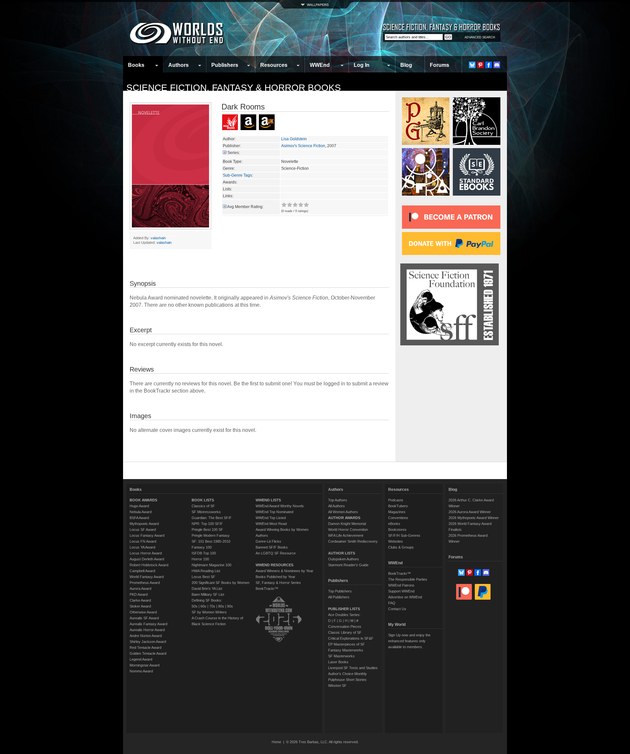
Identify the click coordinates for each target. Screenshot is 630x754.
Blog (406, 65)
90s (230, 606)
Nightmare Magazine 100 (211, 565)
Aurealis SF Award (144, 618)
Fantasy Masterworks (345, 650)
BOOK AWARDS (143, 500)
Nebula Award (141, 512)
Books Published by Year (275, 577)
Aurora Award (140, 588)
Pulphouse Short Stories (347, 680)
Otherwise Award (143, 612)
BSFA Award (139, 518)
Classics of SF (203, 506)
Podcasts (395, 500)
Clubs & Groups (401, 547)
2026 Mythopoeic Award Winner (474, 518)
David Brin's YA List (207, 588)
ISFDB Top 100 (204, 553)
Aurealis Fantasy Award (148, 624)
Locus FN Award (143, 541)
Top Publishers (340, 591)
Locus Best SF (203, 577)
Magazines (397, 512)
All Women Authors (343, 512)
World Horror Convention (348, 530)
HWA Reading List (206, 571)
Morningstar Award (144, 665)
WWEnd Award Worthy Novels (280, 506)
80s (221, 606)
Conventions (398, 518)
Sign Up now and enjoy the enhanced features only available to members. (409, 641)
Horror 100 (200, 559)
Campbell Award (142, 571)
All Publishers (338, 597)
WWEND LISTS (268, 500)
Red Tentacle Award (145, 647)
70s (212, 606)
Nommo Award (141, 671)
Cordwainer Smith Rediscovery (353, 541)
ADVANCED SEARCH (480, 37)
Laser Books (338, 662)
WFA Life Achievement (345, 535)
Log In (361, 65)
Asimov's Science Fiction (303, 146)
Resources (273, 65)
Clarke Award (140, 600)
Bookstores (397, 530)
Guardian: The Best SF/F (212, 518)
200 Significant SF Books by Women (220, 583)
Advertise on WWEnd (405, 597)
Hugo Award (139, 506)
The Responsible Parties (407, 579)
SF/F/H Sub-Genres (404, 535)
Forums (439, 65)
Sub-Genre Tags (237, 175)
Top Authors (337, 500)
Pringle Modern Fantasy (211, 535)
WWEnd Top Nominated (274, 512)
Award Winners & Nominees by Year (284, 571)
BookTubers (398, 506)
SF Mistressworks (206, 512)
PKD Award (139, 594)
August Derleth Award (147, 559)
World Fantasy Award (147, 577)
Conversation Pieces (344, 626)
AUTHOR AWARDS (344, 518)
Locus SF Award (143, 530)
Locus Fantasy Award (147, 535)
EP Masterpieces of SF (346, 644)
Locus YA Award (142, 547)
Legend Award (141, 659)
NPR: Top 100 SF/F (207, 524)
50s (195, 606)
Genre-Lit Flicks (268, 541)
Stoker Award (140, 606)
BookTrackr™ (267, 588)
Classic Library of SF (345, 632)
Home (276, 742)
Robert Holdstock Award (149, 565)
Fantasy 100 (202, 547)
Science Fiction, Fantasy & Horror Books (233, 88)
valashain (158, 238)
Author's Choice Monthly (347, 674)
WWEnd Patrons (401, 585)
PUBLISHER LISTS (344, 609)
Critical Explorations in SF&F (350, 638)
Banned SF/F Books (272, 547)
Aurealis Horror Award (147, 630)
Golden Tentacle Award (148, 653)
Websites (395, 541)
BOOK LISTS (203, 500)
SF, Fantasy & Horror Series (278, 583)
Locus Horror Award (146, 553)
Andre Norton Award (146, 636)
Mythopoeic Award (144, 524)
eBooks (394, 524)
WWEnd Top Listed (271, 518)
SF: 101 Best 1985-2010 (211, 541)
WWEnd (320, 65)
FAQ (391, 603)
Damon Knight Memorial (347, 524)
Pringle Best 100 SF (207, 530)
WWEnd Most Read (271, 524)
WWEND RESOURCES (274, 565)
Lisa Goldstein (294, 139)
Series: (233, 152)
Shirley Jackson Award (148, 642)
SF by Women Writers (209, 612)
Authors (178, 65)
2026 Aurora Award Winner (470, 512)
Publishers (224, 65)
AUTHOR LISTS (341, 553)
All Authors (336, 506)
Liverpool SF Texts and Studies (353, 668)
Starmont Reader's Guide (348, 565)
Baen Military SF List (208, 594)
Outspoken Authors (343, 559)
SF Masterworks (341, 656)
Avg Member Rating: (245, 206)
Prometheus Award (145, 583)
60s (203, 606)
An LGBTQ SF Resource (276, 553)
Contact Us (397, 609)
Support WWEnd (401, 591)
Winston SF (337, 685)
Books (136, 65)
